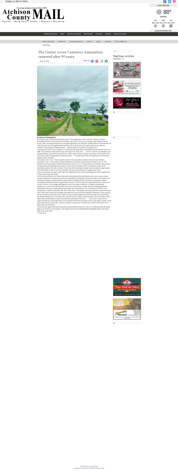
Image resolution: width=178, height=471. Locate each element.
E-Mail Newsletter (76, 41)
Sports (108, 34)
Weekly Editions (50, 34)
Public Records (48, 41)
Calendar (48, 38)
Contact (108, 41)
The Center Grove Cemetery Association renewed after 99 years (70, 54)
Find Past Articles (123, 56)
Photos (90, 41)
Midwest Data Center (97, 468)
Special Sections (74, 34)
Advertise (61, 41)
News (62, 34)
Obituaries (88, 34)
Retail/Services (121, 41)
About (98, 41)
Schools (98, 34)
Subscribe (59, 38)
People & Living (120, 34)
